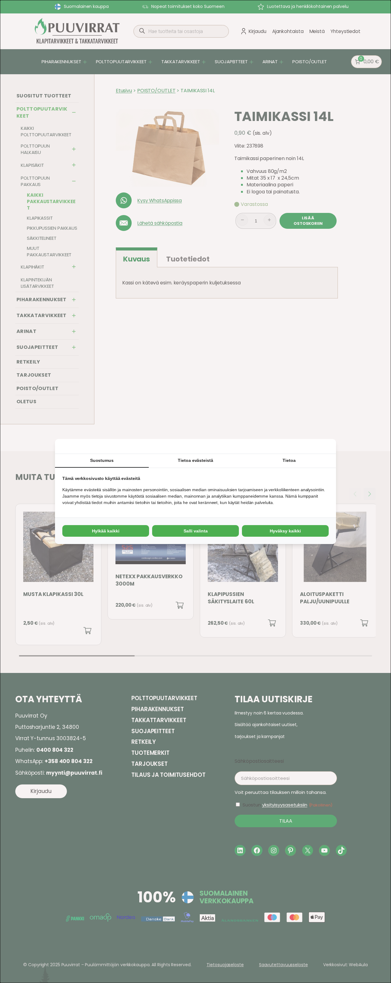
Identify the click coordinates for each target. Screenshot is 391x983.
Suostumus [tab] (102, 460)
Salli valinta (196, 530)
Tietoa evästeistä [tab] (195, 460)
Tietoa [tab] (289, 460)
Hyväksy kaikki (285, 530)
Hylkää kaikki (105, 530)
